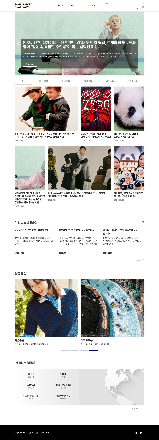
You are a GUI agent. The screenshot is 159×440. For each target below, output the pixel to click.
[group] (79, 43)
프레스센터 (75, 5)
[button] (18, 43)
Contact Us (45, 433)
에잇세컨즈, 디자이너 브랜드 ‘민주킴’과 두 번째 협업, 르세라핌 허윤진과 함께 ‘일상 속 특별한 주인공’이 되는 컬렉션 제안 (30, 198)
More (139, 260)
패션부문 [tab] (110, 81)
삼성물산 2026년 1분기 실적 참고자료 (76, 230)
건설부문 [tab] (66, 81)
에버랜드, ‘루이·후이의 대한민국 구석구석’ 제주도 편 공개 (128, 195)
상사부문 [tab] (88, 81)
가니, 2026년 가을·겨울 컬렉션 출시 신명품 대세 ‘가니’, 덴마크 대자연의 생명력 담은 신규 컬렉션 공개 (76, 195)
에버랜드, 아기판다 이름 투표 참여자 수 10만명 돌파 (127, 135)
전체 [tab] (23, 81)
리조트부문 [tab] (132, 81)
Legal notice (20, 433)
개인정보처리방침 (32, 433)
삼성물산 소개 (92, 5)
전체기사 (60, 5)
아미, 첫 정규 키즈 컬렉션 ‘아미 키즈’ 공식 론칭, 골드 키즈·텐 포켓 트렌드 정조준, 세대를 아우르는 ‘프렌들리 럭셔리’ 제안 (44, 135)
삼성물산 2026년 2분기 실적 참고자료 (32, 230)
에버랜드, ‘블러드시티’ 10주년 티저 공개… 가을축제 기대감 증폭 (96, 135)
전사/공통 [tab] (43, 81)
